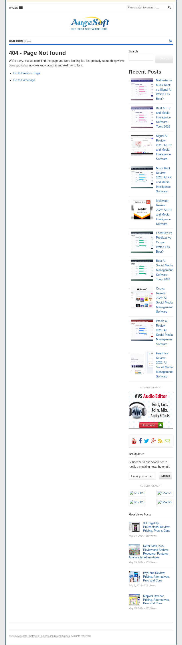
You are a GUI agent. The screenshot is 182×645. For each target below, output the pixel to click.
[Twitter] (147, 442)
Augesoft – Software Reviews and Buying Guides (43, 636)
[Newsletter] (168, 442)
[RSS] (170, 41)
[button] (16, 7)
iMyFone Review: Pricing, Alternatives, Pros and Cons (156, 576)
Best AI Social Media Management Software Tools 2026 (164, 270)
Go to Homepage (24, 80)
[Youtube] (135, 442)
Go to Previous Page (26, 73)
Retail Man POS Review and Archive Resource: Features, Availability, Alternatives (149, 551)
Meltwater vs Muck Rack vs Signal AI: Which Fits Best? (164, 89)
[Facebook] (141, 442)
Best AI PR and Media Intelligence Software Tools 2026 (163, 117)
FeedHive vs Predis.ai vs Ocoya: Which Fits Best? (164, 242)
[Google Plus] (154, 442)
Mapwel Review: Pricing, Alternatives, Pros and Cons (156, 599)
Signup (165, 475)
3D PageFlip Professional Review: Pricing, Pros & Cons (156, 526)
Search (133, 51)
